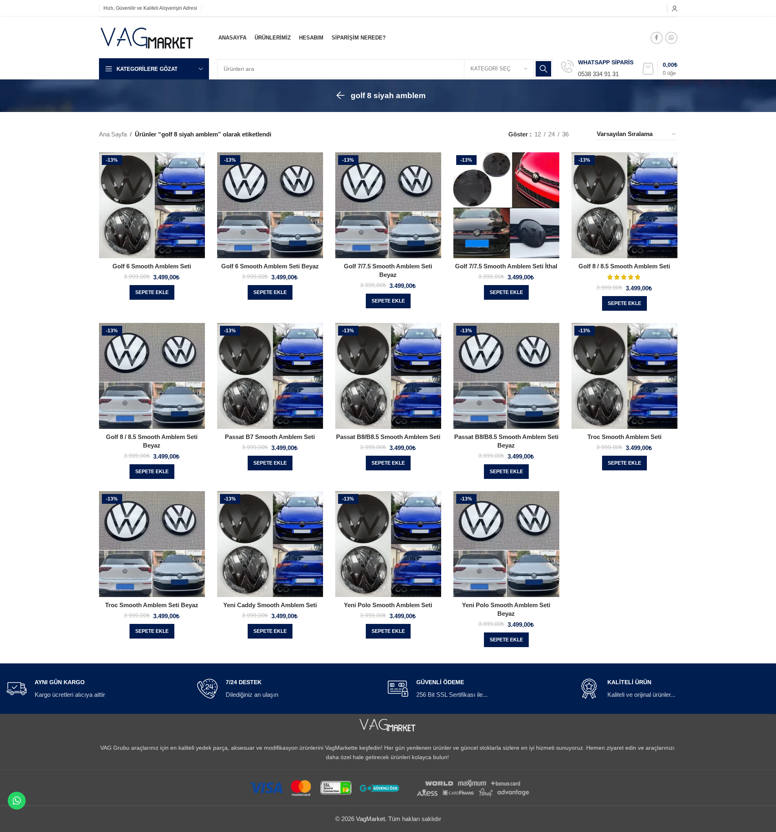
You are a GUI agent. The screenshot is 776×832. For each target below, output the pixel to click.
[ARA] (543, 69)
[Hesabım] (674, 8)
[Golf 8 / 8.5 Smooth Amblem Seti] (624, 205)
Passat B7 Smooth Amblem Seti (270, 436)
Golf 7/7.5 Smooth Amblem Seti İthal (506, 266)
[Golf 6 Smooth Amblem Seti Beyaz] (270, 205)
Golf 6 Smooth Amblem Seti (151, 266)
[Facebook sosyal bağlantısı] (657, 38)
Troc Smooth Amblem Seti (624, 436)
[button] (152, 292)
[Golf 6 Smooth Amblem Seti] (152, 205)
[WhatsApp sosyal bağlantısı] (671, 38)
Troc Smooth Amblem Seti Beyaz (151, 604)
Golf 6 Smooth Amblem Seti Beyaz (270, 266)
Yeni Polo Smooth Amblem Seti (388, 604)
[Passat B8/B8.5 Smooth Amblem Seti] (388, 376)
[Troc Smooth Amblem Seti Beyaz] (152, 544)
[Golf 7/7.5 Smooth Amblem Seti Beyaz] (388, 205)
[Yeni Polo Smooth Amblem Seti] (388, 544)
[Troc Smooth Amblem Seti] (624, 376)
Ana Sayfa (113, 134)
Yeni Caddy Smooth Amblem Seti (270, 604)
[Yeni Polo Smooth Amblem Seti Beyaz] (506, 544)
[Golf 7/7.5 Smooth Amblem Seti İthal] (506, 205)
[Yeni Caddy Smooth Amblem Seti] (270, 544)
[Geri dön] (340, 96)
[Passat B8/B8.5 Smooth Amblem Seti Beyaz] (506, 376)
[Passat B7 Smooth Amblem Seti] (270, 376)
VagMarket (370, 818)
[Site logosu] (147, 36)
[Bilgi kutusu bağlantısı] (597, 69)
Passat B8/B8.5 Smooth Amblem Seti (388, 436)
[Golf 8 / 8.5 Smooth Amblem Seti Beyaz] (152, 376)
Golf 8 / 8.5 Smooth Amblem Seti (624, 266)
